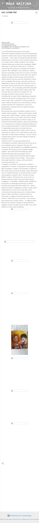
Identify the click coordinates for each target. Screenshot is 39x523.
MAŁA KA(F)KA (18, 4)
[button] (36, 12)
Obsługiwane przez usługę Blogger (21, 515)
